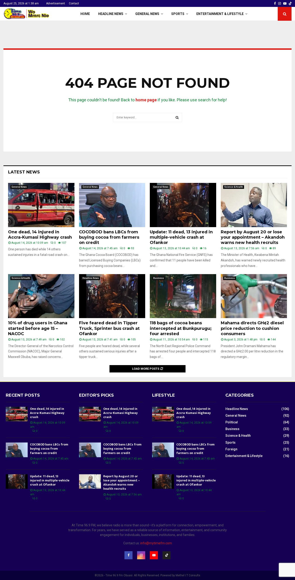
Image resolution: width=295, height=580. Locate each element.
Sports (177, 14)
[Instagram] (141, 555)
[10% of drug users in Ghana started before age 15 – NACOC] (41, 296)
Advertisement (55, 3)
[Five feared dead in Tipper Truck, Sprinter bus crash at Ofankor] (112, 296)
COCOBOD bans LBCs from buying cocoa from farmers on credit (109, 237)
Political (231, 422)
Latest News (24, 172)
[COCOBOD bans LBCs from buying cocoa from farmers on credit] (112, 205)
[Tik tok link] (290, 3)
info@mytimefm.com (156, 543)
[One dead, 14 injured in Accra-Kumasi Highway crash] (41, 205)
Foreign (231, 449)
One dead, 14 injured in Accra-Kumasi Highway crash (40, 234)
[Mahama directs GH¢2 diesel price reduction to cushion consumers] (254, 296)
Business (158, 278)
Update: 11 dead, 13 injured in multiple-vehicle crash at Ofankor (181, 237)
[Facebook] (128, 555)
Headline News (110, 14)
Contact (74, 3)
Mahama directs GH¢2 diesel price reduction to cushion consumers (252, 328)
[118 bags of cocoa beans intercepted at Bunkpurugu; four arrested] (183, 296)
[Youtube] (154, 555)
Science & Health (233, 187)
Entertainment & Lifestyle (220, 14)
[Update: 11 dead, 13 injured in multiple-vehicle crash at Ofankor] (183, 205)
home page (146, 99)
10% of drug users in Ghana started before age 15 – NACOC (37, 328)
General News (147, 14)
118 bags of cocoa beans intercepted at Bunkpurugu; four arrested (181, 328)
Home (85, 14)
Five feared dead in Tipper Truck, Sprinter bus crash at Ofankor (109, 328)
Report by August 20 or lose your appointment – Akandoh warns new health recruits (253, 237)
